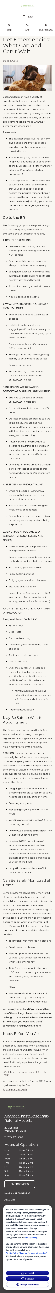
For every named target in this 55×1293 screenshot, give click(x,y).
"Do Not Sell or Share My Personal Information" (26, 1253)
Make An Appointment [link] (17, 1193)
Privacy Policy (31, 1237)
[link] (27, 6)
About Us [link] (9, 1199)
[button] (4, 6)
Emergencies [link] (20, 1184)
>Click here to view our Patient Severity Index (24, 1073)
